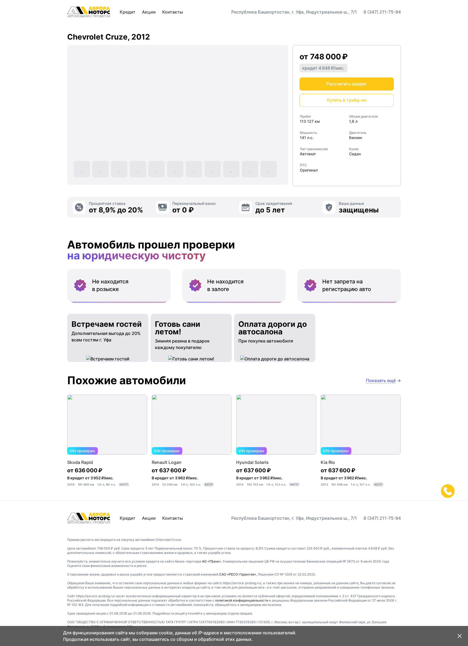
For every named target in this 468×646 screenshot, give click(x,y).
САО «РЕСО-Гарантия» (237, 574)
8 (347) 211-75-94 (382, 12)
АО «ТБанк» (211, 561)
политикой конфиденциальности (241, 600)
